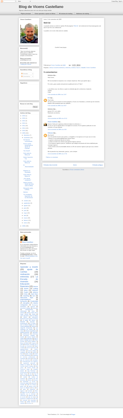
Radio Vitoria (23, 374)
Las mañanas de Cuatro (29, 328)
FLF (49, 98)
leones (26, 288)
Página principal (26, 13)
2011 (23, 128)
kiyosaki (32, 321)
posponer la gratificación (26, 398)
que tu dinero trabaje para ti (29, 339)
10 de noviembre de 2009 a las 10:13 (57, 118)
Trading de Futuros (25, 64)
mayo (25, 213)
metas (34, 358)
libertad (29, 355)
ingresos (22, 391)
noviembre (27, 137)
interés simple (28, 353)
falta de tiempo (31, 384)
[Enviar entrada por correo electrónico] (69, 65)
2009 (23, 133)
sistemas (25, 400)
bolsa (26, 290)
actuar (23, 375)
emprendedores (25, 299)
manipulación (29, 309)
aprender (35, 332)
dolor (29, 352)
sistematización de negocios (30, 361)
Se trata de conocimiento (27, 140)
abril (25, 215)
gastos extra (32, 386)
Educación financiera (24, 285)
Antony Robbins (31, 341)
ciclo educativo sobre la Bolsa (29, 315)
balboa (36, 375)
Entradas (25, 73)
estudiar (22, 384)
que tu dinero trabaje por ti (28, 324)
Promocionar (23, 372)
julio (25, 208)
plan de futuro (32, 397)
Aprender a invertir (29, 267)
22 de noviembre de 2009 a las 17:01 (57, 153)
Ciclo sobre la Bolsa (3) (27, 161)
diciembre (27, 135)
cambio (25, 377)
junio (25, 210)
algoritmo (29, 375)
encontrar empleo (29, 335)
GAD (21, 344)
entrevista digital (24, 383)
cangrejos (22, 352)
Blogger (73, 414)
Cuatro (26, 292)
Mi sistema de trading (65, 13)
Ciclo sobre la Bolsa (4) (27, 153)
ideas (24, 389)
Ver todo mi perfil (25, 258)
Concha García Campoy (26, 366)
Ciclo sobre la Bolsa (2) (27, 175)
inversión (35, 308)
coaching (26, 296)
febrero (26, 220)
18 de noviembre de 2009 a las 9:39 (57, 129)
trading (35, 288)
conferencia (26, 334)
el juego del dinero (29, 320)
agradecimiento (24, 349)
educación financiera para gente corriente (29, 317)
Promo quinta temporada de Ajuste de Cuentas (28, 146)
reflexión (35, 290)
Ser (31, 374)
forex (21, 353)
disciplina (26, 303)
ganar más (23, 386)
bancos (33, 306)
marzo (26, 218)
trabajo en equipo (25, 364)
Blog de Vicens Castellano (41, 7)
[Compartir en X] (76, 65)
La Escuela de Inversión (29, 279)
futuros (35, 286)
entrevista (68, 67)
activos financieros (31, 347)
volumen (22, 403)
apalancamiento (24, 332)
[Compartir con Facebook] (78, 65)
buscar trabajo (32, 350)
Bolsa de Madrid (24, 343)
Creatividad (34, 301)
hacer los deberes (25, 387)
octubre (26, 200)
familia (34, 352)
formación (23, 301)
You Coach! (26, 150)
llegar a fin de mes (27, 392)
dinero (25, 317)
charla (33, 314)
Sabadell (83, 67)
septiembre (27, 203)
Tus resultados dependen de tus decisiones (28, 196)
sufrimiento (23, 311)
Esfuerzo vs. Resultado (27, 171)
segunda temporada (26, 327)
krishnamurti (23, 323)
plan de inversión (25, 360)
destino (30, 380)
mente (29, 358)
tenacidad (33, 400)
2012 (23, 125)
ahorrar (51, 67)
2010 (23, 130)
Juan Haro (34, 294)
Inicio (75, 165)
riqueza (34, 326)
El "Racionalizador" (28, 166)
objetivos (31, 395)
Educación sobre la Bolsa (28, 188)
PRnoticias (29, 403)
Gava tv (78, 67)
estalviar (73, 67)
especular (33, 383)
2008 (23, 226)
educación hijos (26, 297)
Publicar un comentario (52, 157)
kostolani (30, 391)
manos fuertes (31, 337)
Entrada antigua (98, 165)
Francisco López (25, 369)
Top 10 (36, 374)
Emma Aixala (31, 367)
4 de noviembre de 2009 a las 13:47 (57, 94)
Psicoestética (32, 372)
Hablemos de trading (82, 13)
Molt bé (76, 26)
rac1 (33, 296)
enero (25, 222)
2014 (23, 120)
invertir (22, 337)
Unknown (50, 133)
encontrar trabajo (25, 308)
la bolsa (33, 323)
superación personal (29, 363)
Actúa (34, 364)
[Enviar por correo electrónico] (73, 65)
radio (36, 398)
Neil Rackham (31, 371)
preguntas (29, 338)
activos (22, 312)
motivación (25, 274)
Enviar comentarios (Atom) (77, 169)
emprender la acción (29, 381)
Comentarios (26, 76)
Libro (33, 311)
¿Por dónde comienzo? (27, 179)
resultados (35, 360)
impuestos (32, 389)
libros (36, 391)
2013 (23, 123)
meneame (22, 358)
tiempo (22, 401)
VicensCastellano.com (31, 256)
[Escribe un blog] (74, 65)
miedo (22, 338)
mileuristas (23, 395)
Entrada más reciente (50, 165)
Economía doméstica (59, 67)
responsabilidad (24, 326)
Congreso (33, 343)
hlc (37, 387)
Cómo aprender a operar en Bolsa (45, 13)
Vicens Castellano (91, 67)
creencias (35, 334)
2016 (23, 115)
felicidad (22, 321)
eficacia (36, 380)
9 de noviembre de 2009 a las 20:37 (57, 105)
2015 (23, 118)
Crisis (26, 294)
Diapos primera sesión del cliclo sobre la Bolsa (28, 184)
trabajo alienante (31, 401)
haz (33, 387)
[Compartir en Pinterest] (79, 65)
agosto (26, 205)
